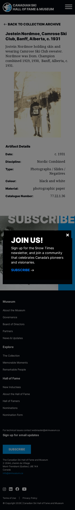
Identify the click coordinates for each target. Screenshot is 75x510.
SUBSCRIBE (21, 270)
